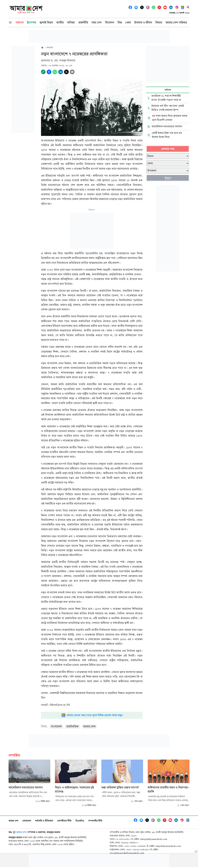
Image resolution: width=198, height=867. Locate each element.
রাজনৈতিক (72, 726)
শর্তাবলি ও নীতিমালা (44, 820)
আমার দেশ (89, 726)
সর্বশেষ (168, 89)
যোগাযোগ (26, 820)
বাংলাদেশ (56, 726)
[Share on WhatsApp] (54, 72)
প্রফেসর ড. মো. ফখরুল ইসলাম (58, 60)
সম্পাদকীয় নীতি (95, 820)
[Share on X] (66, 72)
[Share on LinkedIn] (60, 72)
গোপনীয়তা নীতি (64, 820)
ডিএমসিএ (80, 820)
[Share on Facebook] (49, 72)
